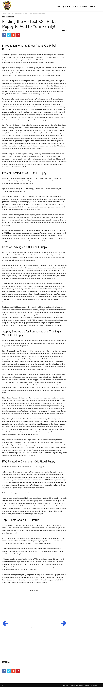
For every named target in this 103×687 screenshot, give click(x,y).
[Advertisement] (34, 605)
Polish (75, 7)
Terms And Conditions (76, 685)
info (9, 14)
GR (9, 662)
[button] (98, 7)
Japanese (66, 7)
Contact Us (94, 685)
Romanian (84, 7)
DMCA (87, 685)
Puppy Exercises (10, 16)
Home (59, 7)
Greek (92, 7)
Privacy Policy (64, 685)
